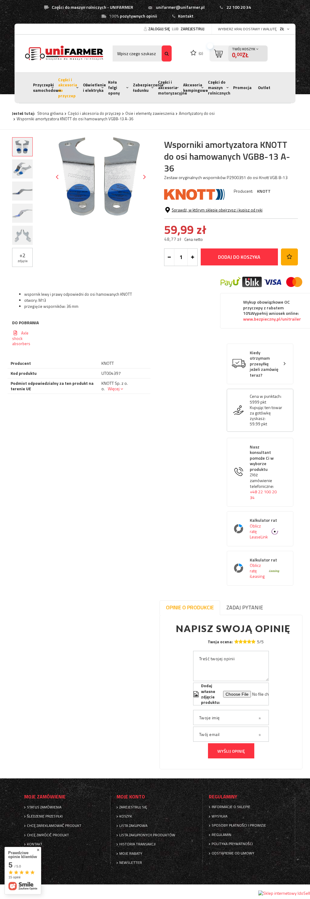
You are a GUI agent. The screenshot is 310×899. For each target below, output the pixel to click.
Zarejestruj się (133, 807)
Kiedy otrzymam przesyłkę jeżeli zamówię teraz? (264, 364)
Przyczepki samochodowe (47, 87)
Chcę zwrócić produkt (48, 835)
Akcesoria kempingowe (195, 87)
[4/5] (249, 641)
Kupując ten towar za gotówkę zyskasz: (266, 413)
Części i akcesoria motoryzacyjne (172, 87)
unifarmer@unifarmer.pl (180, 7)
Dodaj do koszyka (239, 257)
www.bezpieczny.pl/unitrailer (272, 319)
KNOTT (264, 191)
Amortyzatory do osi (197, 113)
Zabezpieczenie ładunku (148, 87)
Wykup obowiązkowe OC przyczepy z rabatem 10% (272, 310)
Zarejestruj (192, 29)
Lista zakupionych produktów (147, 835)
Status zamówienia (44, 807)
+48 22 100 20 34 (263, 494)
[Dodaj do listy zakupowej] (289, 256)
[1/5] (236, 641)
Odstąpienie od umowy (233, 853)
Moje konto (131, 797)
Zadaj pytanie (244, 607)
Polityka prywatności (232, 844)
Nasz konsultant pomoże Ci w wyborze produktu (263, 472)
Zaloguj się (159, 29)
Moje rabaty (130, 853)
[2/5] (241, 641)
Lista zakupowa (133, 825)
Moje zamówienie (45, 797)
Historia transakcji (137, 844)
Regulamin (221, 835)
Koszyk (125, 816)
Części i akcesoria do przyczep (67, 88)
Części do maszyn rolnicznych (219, 87)
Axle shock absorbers (21, 338)
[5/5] (253, 641)
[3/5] (245, 641)
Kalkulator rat (263, 529)
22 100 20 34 (238, 7)
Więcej (114, 388)
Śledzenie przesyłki (45, 816)
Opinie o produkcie (190, 607)
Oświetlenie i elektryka (94, 87)
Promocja (242, 88)
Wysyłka (219, 816)
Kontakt (185, 16)
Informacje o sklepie (231, 807)
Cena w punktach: (266, 396)
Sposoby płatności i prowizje (239, 825)
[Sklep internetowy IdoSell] (284, 893)
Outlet (264, 88)
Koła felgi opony (114, 87)
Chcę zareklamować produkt (54, 825)
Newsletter (130, 862)
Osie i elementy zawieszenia (149, 113)
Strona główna (50, 113)
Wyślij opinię (231, 751)
